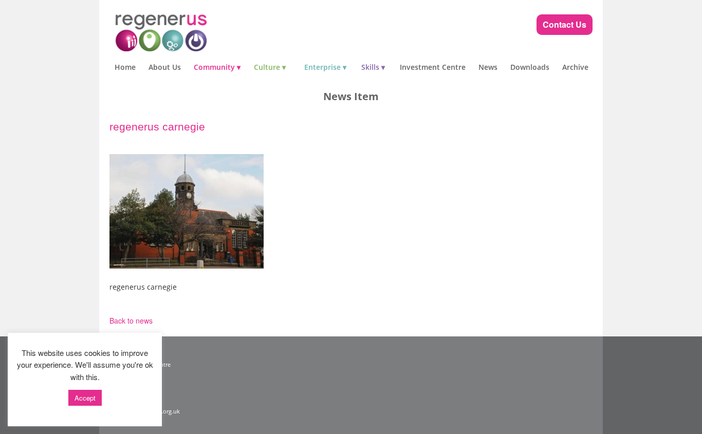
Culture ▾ (270, 67)
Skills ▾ (373, 67)
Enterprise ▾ (325, 67)
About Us (165, 67)
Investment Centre (433, 67)
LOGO (181, 30)
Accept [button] (85, 398)
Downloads (529, 67)
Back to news (131, 320)
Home (125, 67)
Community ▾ (217, 67)
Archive (575, 67)
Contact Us (564, 24)
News (487, 67)
